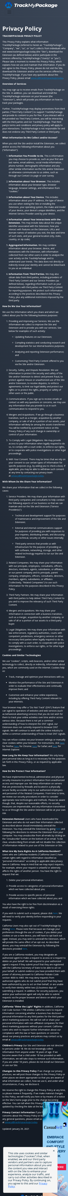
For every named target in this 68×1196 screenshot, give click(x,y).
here (62, 742)
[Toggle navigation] (9, 12)
